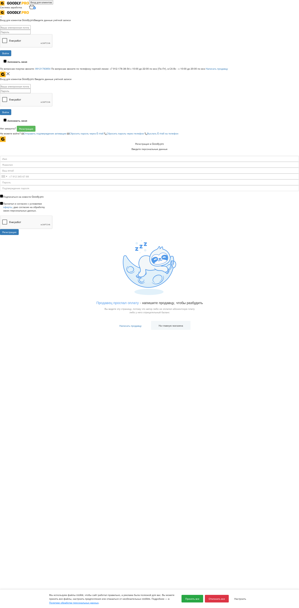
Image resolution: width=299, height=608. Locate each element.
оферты (7, 207)
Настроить (240, 598)
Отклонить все (217, 598)
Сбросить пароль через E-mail (86, 133)
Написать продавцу (217, 68)
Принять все (192, 598)
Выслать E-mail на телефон (162, 133)
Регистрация (26, 128)
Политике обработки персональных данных (74, 602)
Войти (5, 53)
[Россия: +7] (4, 176)
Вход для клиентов (41, 2)
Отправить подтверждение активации (45, 133)
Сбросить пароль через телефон (126, 133)
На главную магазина (171, 325)
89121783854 (43, 68)
